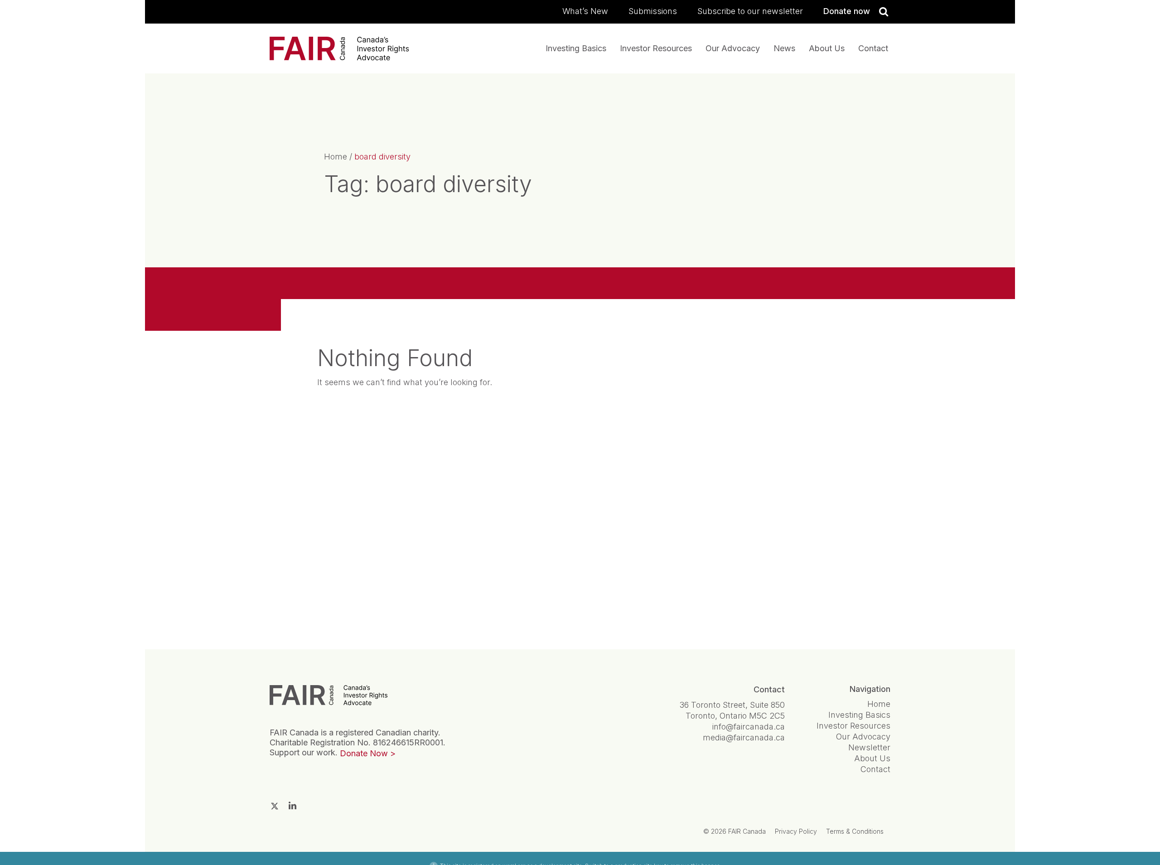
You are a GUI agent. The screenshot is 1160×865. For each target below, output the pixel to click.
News (784, 48)
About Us (827, 48)
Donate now (846, 11)
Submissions (652, 11)
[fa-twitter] (275, 806)
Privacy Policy (796, 831)
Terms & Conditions (855, 831)
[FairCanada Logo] (339, 48)
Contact (873, 48)
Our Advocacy (733, 48)
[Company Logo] (328, 695)
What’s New (585, 11)
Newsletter (869, 747)
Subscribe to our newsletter (750, 11)
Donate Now (364, 753)
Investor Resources (656, 48)
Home (335, 156)
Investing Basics (576, 48)
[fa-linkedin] (292, 805)
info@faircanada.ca (748, 726)
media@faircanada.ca (744, 737)
